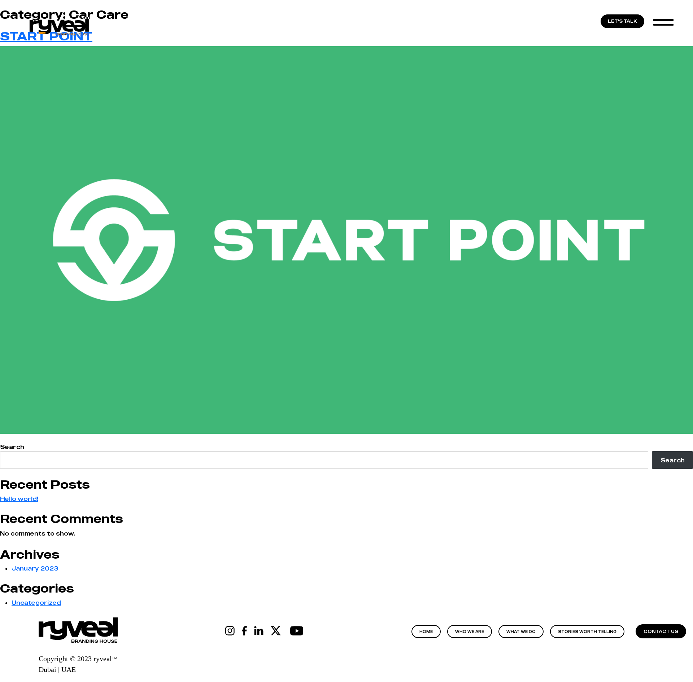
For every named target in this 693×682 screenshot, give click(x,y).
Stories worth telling (587, 631)
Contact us (661, 631)
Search (12, 446)
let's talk (622, 21)
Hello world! (19, 498)
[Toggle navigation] (669, 22)
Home (426, 631)
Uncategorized (36, 602)
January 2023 (35, 568)
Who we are (469, 631)
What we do (521, 631)
